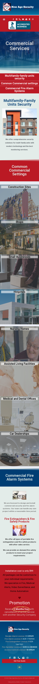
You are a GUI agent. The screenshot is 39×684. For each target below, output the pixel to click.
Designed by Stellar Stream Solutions (19, 682)
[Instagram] (32, 19)
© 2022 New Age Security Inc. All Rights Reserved (19, 678)
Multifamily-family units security (19, 77)
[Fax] (26, 19)
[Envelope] (23, 19)
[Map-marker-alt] (29, 19)
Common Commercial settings (19, 83)
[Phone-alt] (19, 19)
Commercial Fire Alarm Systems (19, 90)
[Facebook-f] (13, 19)
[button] (4, 19)
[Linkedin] (16, 19)
